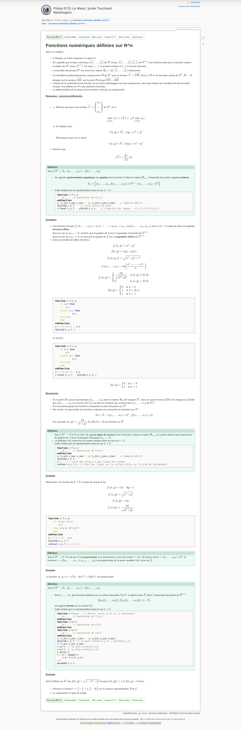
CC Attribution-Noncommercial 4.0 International (164, 719)
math (65, 20)
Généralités (70, 37)
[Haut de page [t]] (203, 44)
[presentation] (53, 58)
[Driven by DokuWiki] (154, 723)
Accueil (57, 20)
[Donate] (100, 723)
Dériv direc (124, 37)
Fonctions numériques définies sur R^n (91, 20)
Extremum (137, 37)
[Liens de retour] (203, 38)
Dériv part (97, 37)
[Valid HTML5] (127, 723)
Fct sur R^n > (54, 37)
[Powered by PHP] (113, 723)
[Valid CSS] (141, 723)
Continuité (84, 37)
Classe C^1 (110, 37)
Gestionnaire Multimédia (189, 6)
